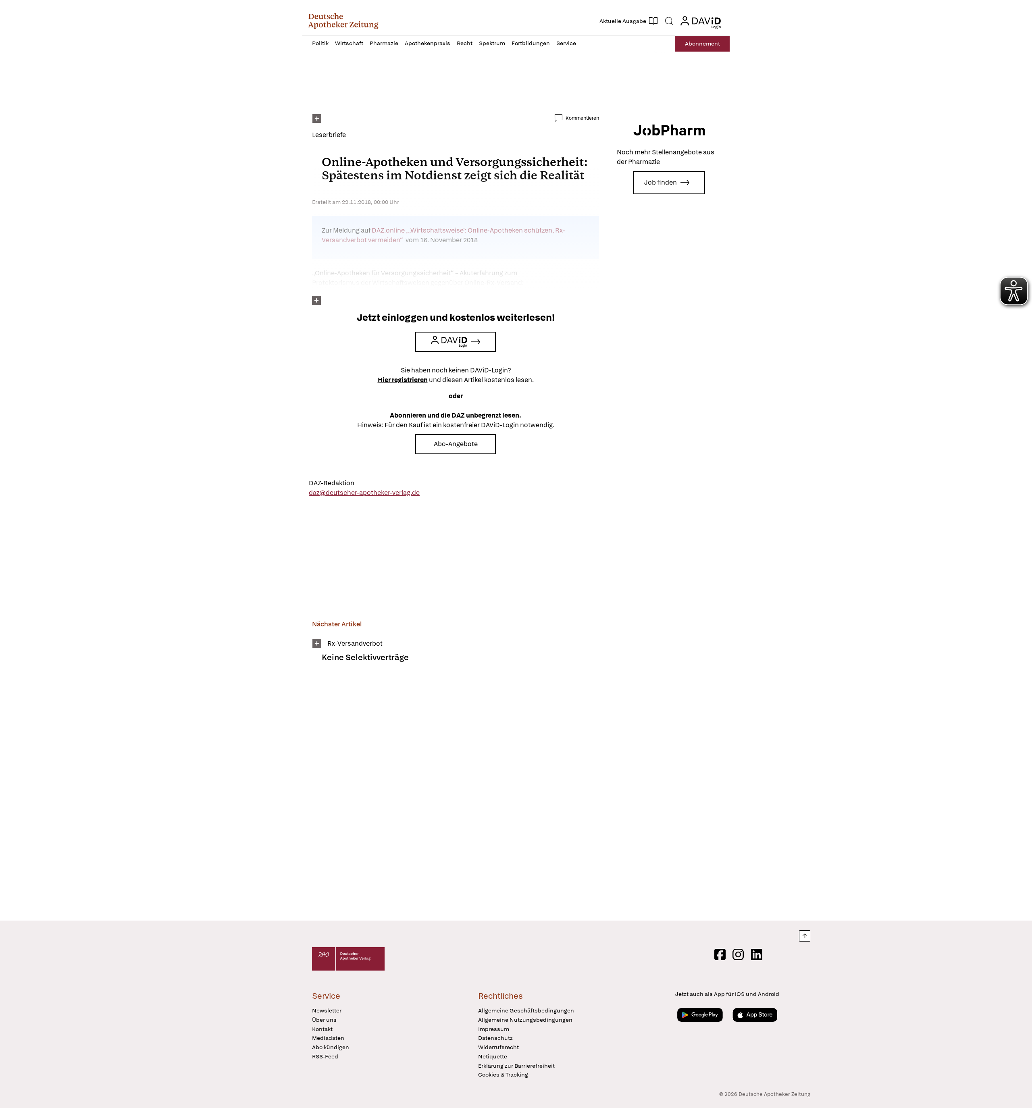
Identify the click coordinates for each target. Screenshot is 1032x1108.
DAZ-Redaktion (331, 483)
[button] (343, 21)
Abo (702, 43)
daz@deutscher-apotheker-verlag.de (364, 493)
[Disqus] (455, 797)
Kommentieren (582, 118)
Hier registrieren (403, 380)
